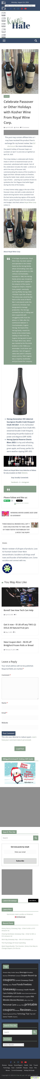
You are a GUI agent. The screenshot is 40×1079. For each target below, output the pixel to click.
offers (25, 1000)
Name (5, 703)
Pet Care (19, 1005)
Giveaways (20, 990)
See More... (33, 900)
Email (4, 713)
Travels (9, 1017)
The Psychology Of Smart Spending (14, 943)
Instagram (25, 482)
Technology (21, 1014)
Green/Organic (18, 1065)
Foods (20, 984)
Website (24, 473)
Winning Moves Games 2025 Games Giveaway (23, 514)
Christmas (11, 975)
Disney (5, 984)
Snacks (5, 1014)
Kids (32, 996)
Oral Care (30, 1000)
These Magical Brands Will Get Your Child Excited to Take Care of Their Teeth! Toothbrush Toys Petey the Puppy (16, 528)
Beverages (23, 972)
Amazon (5, 972)
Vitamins (15, 1017)
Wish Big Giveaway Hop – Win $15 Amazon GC (17, 939)
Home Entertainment (30, 993)
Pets (22, 1005)
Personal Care (9, 1004)
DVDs (10, 985)
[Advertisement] (22, 132)
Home (23, 993)
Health (26, 990)
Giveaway (9, 989)
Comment (6, 675)
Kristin (17, 127)
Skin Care (34, 1010)
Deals (31, 980)
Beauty (17, 972)
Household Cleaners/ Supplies (21, 996)
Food (14, 984)
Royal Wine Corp (30, 202)
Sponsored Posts (12, 1014)
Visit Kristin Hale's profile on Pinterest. (20, 914)
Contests (17, 976)
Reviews (7, 96)
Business (5, 975)
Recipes (17, 1010)
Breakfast (30, 972)
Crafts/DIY (19, 1068)
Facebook (14, 482)
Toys (27, 1014)
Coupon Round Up (29, 975)
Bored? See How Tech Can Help (18, 610)
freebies (27, 984)
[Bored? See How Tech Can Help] (20, 589)
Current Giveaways (22, 980)
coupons (9, 980)
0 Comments (25, 127)
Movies (6, 1000)
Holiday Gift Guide (14, 993)
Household (7, 996)
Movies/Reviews (17, 1000)
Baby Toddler (11, 972)
